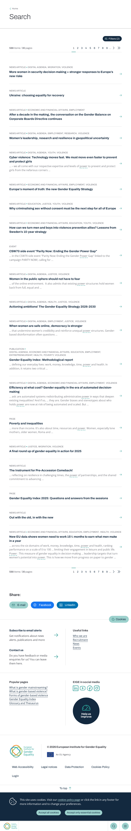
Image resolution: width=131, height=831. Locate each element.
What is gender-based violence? (28, 691)
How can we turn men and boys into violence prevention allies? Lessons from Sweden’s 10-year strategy (62, 229)
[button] (18, 605)
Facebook (89, 688)
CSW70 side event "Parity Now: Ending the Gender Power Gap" (53, 251)
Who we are (80, 636)
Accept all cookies (49, 812)
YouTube (82, 688)
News (76, 643)
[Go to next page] (113, 48)
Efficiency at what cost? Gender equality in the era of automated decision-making (60, 389)
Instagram (96, 688)
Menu (125, 826)
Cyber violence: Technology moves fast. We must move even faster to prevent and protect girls (63, 159)
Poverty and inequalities (26, 423)
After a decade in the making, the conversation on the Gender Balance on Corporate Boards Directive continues (60, 116)
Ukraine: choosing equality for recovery (36, 95)
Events (77, 647)
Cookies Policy (100, 767)
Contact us (16, 650)
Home (15, 8)
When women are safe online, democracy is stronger (45, 325)
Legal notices (49, 767)
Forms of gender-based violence (28, 695)
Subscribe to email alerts (25, 630)
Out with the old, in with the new (31, 517)
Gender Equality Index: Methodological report (41, 359)
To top (63, 788)
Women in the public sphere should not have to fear (44, 279)
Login (15, 775)
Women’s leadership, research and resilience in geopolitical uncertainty (59, 138)
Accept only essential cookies (83, 812)
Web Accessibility (23, 767)
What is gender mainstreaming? (28, 687)
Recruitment (80, 640)
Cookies (121, 619)
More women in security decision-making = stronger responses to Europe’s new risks (61, 74)
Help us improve (86, 715)
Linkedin (75, 688)
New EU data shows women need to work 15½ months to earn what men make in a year (63, 538)
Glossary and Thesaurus (24, 703)
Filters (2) (114, 38)
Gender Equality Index (22, 699)
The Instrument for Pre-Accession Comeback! (41, 470)
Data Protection (74, 767)
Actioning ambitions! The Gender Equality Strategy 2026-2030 (52, 306)
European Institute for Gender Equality (10, 826)
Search (113, 826)
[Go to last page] (119, 48)
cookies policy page (69, 799)
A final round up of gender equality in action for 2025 (45, 451)
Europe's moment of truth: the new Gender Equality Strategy (51, 189)
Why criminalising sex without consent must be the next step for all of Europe (62, 208)
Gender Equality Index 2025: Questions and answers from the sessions (58, 498)
